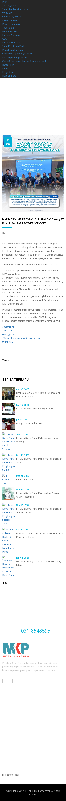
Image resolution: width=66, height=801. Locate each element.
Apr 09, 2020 (22, 389)
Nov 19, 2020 (22, 489)
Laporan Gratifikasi (11, 42)
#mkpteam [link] (7, 330)
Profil (5, 1)
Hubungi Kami (9, 75)
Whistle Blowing (10, 31)
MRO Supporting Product (14, 57)
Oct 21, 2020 (22, 475)
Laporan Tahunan (11, 35)
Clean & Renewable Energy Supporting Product (25, 61)
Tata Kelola (8, 27)
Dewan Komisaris (11, 24)
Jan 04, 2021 (22, 557)
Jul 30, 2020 (22, 419)
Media (5, 68)
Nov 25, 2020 (22, 505)
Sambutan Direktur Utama (15, 9)
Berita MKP (8, 64)
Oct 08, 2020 (22, 455)
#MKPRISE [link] (7, 341)
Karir (8, 715)
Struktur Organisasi (11, 16)
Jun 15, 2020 (22, 404)
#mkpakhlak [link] (8, 326)
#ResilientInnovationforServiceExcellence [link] (22, 338)
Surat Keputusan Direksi (14, 46)
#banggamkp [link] (8, 334)
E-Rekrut (10, 721)
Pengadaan (8, 72)
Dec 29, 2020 (22, 529)
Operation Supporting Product (17, 53)
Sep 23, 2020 (22, 434)
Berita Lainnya (33, 117)
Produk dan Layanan (12, 49)
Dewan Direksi (9, 20)
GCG (4, 38)
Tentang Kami (9, 5)
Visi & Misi (7, 12)
